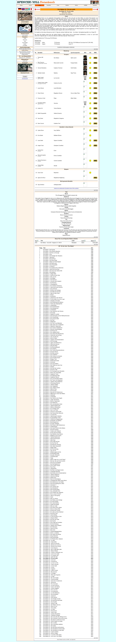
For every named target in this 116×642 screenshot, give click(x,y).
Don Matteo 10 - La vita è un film (50, 562)
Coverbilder (25, 45)
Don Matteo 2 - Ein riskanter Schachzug (52, 285)
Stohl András (74, 68)
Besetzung (25, 39)
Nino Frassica (41, 62)
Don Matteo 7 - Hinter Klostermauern (51, 438)
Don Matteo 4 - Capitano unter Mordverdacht (53, 339)
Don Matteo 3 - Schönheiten (49, 309)
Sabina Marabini (61, 201)
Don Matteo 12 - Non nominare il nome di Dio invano (55, 618)
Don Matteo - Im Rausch (48, 266)
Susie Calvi (40, 172)
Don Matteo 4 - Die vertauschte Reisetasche (53, 333)
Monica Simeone (64, 215)
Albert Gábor (73, 98)
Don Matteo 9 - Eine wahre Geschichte (52, 534)
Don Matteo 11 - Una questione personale (52, 600)
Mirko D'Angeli (78, 231)
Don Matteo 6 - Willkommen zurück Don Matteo (54, 393)
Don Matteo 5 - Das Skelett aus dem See (52, 365)
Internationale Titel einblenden (66, 14)
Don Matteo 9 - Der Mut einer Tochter (51, 510)
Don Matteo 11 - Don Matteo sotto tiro (51, 604)
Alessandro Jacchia (88, 198)
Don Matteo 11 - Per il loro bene (50, 583)
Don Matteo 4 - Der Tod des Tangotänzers (52, 327)
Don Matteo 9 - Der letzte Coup (50, 513)
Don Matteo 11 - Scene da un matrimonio (52, 580)
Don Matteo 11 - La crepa (49, 609)
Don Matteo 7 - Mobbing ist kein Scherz (52, 435)
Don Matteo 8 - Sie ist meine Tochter (51, 465)
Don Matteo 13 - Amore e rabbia (50, 633)
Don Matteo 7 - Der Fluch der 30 (50, 443)
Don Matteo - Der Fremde (49, 249)
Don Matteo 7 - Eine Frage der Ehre (51, 441)
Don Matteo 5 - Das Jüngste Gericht (51, 387)
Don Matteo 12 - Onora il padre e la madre (52, 621)
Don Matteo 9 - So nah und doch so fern (52, 516)
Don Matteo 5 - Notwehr (48, 366)
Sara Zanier (40, 118)
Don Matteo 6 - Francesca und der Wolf (52, 411)
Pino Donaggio (59, 195)
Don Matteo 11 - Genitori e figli (50, 603)
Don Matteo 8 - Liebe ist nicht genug (51, 495)
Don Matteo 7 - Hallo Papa (49, 440)
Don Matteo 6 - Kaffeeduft (49, 395)
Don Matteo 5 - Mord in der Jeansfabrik (52, 372)
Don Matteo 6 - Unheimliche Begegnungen (52, 419)
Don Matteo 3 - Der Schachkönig (50, 317)
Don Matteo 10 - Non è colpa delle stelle (52, 549)
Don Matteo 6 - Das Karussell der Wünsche (53, 413)
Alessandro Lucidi (63, 209)
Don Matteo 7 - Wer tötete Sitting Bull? (52, 446)
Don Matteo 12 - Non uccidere (50, 622)
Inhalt (25, 38)
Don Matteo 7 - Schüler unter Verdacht (52, 431)
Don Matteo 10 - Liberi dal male (50, 556)
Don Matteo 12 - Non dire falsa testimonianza (53, 627)
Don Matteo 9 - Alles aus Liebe (50, 506)
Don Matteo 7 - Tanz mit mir (49, 450)
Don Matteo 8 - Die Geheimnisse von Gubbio (53, 482)
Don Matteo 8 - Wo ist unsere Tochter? (52, 494)
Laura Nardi (40, 140)
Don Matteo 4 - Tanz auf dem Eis (50, 336)
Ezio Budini (40, 135)
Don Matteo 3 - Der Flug (48, 320)
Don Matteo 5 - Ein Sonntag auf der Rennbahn (53, 371)
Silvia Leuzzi (75, 201)
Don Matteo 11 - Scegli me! (49, 595)
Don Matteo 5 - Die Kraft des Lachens (52, 368)
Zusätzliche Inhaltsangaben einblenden (65, 47)
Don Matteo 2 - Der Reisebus (50, 282)
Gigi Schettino (41, 184)
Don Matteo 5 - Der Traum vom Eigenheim (53, 380)
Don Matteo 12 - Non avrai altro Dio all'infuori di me (54, 616)
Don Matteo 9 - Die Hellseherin (50, 527)
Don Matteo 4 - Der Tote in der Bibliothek (52, 323)
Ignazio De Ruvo (41, 177)
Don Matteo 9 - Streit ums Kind (50, 528)
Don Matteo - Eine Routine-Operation (51, 251)
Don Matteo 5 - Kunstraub (49, 362)
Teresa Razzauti (64, 218)
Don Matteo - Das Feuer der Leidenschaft (52, 270)
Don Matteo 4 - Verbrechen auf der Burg (52, 335)
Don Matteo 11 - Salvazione (49, 582)
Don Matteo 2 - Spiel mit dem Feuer (51, 293)
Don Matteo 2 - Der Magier (49, 278)
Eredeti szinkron (25, 54)
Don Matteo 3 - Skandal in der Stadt (51, 300)
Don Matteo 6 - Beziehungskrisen (50, 422)
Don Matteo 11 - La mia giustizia (50, 591)
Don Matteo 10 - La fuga (48, 576)
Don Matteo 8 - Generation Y (49, 485)
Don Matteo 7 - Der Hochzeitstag (50, 449)
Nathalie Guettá (41, 73)
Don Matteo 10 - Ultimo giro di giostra (51, 574)
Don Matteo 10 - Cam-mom (49, 559)
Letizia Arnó (40, 150)
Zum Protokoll (25, 35)
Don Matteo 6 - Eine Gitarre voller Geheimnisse (54, 425)
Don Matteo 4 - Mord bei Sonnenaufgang (52, 329)
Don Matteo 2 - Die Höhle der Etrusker (52, 291)
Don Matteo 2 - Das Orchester (50, 288)
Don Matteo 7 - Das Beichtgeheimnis (51, 464)
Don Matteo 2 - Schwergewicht (50, 284)
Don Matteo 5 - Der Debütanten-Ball (51, 375)
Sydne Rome (41, 130)
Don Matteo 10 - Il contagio (49, 573)
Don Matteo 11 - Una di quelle (50, 601)
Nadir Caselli (40, 77)
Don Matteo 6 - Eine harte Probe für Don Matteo (54, 428)
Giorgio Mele (40, 165)
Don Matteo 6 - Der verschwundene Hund (52, 404)
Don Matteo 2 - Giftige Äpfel (49, 273)
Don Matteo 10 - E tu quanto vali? (51, 555)
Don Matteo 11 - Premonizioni (50, 610)
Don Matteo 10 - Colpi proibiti (50, 542)
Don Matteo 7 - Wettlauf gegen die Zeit (52, 452)
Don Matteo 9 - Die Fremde (49, 521)
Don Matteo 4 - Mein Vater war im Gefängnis (53, 324)
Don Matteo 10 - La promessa (50, 561)
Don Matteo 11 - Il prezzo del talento (51, 586)
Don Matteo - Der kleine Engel (50, 260)
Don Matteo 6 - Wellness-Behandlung (51, 407)
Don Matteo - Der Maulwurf (49, 272)
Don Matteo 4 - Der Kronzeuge (50, 341)
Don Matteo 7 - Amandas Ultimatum (51, 455)
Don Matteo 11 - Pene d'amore (50, 597)
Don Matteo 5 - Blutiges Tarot (50, 359)
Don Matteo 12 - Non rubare (49, 625)
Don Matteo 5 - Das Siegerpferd (50, 386)
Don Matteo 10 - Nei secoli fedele (50, 577)
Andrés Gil (40, 108)
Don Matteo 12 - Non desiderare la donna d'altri (54, 628)
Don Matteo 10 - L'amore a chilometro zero (53, 552)
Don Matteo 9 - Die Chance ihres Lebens (52, 507)
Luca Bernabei (53, 230)
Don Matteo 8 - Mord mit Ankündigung (52, 479)
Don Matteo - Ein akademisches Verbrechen (53, 267)
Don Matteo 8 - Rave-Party (49, 467)
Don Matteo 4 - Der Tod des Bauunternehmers (53, 350)
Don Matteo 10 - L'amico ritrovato (50, 564)
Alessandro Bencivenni (70, 198)
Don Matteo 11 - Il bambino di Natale (51, 615)
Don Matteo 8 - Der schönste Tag (50, 486)
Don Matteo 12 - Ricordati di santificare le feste (54, 619)
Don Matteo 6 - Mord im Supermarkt (51, 401)
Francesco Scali (41, 98)
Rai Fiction (68, 224)
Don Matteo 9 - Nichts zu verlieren (51, 533)
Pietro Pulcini (41, 93)
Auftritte (85, 5)
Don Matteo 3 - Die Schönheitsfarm (51, 306)
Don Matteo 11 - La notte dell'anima (51, 592)
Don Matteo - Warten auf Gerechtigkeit (52, 261)
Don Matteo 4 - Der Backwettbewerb (51, 347)
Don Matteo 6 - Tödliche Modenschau (51, 405)
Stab (25, 41)
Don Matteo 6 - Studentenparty (50, 426)
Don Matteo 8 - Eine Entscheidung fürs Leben (53, 483)
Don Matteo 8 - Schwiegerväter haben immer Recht (55, 480)
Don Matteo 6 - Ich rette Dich (50, 414)
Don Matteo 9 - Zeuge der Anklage (51, 504)
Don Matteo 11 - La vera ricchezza (51, 585)
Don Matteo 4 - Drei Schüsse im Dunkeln (52, 356)
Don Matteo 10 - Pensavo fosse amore (52, 546)
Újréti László (73, 57)
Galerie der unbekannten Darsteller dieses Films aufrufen (66, 188)
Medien (67, 5)
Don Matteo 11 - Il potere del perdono (51, 613)
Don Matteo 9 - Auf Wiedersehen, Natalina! (53, 539)
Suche (30, 5)
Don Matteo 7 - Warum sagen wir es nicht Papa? (54, 459)
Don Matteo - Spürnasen (48, 257)
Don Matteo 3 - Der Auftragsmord (50, 308)
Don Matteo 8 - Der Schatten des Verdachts (53, 492)
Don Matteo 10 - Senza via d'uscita (51, 543)
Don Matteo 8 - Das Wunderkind (50, 488)
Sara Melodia (68, 232)
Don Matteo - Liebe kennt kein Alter (51, 269)
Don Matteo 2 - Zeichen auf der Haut (51, 275)
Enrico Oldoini (59, 200)
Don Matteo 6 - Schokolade (49, 396)
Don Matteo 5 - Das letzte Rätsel (50, 363)
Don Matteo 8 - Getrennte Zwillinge (51, 476)
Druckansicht (25, 78)
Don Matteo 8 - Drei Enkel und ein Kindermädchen (54, 473)
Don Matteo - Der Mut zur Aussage (51, 252)
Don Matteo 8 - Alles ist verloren (50, 498)
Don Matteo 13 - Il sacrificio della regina (52, 634)
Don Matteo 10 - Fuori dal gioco (50, 547)
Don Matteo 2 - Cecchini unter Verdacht (52, 281)
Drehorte (95, 5)
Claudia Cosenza (71, 212)
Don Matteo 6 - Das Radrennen (50, 402)
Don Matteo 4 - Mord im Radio (50, 338)
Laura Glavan (41, 88)
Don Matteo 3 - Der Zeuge (49, 312)
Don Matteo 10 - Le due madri (50, 565)
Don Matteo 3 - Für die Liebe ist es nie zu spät (53, 299)
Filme (39, 5)
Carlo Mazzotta (78, 199)
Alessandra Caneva (39, 198)
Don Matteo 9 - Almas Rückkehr (50, 536)
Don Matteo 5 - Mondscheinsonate (51, 360)
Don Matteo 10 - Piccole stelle (50, 558)
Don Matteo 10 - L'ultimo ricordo (50, 570)
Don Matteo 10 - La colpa (49, 540)
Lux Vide (64, 224)
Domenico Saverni (43, 200)
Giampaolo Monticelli (55, 212)
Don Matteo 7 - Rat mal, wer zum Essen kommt (54, 461)
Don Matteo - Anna (47, 254)
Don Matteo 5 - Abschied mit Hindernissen (52, 392)
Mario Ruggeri (81, 200)
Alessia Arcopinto (42, 155)
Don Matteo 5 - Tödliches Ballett (50, 384)
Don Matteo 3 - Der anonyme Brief (51, 318)
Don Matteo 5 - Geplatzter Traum (50, 374)
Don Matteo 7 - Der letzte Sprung (50, 429)
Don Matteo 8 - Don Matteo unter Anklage (52, 500)
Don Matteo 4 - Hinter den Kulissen (51, 344)
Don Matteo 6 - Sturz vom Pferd (50, 410)
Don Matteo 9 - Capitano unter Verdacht (52, 525)
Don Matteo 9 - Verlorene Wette (50, 518)
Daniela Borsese (66, 235)
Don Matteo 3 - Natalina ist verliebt (51, 314)
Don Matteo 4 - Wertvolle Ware (50, 345)
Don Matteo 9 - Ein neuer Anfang (50, 501)
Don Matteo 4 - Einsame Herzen (50, 351)
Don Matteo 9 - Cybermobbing (50, 515)
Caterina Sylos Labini (42, 82)
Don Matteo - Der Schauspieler (50, 264)
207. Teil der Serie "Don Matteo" (66, 246)
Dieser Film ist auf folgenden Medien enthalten (66, 238)
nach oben (96, 49)
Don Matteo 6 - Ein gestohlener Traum (52, 417)
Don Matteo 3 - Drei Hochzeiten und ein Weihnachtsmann (56, 315)
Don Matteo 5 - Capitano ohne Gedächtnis (52, 381)
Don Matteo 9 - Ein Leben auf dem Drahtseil (53, 512)
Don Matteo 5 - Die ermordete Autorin (51, 357)
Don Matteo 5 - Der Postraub (49, 390)
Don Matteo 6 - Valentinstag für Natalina (52, 416)
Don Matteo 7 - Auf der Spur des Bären (52, 432)
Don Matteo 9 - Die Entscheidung (50, 524)
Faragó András (74, 62)
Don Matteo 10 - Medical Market (50, 550)
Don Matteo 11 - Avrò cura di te (50, 589)
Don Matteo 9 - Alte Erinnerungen (50, 537)
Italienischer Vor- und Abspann (25, 57)
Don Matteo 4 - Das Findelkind (50, 354)
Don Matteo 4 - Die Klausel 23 (50, 330)
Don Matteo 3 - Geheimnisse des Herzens (52, 297)
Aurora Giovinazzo (42, 160)
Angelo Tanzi (41, 145)
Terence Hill (25, 60)
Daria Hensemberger (82, 230)
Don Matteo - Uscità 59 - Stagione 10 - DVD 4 (51, 242)
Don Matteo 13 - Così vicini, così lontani (52, 636)
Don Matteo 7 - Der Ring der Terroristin (52, 444)
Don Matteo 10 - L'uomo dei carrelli (51, 553)
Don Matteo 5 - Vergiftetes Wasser (51, 377)
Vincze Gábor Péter (75, 93)
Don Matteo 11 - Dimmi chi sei (50, 606)
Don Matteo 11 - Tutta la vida (50, 612)
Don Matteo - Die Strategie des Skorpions (52, 255)
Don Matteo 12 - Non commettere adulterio (53, 624)
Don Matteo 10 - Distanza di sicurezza (52, 544)
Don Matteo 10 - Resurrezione (50, 571)
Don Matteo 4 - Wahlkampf (49, 321)
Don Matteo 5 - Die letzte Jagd (50, 369)
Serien (76, 5)
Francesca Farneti (63, 227)
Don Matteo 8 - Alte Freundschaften (51, 489)
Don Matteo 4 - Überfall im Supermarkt (52, 326)
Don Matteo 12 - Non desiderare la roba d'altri (53, 630)
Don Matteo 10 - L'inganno (49, 568)
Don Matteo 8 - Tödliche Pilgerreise (51, 474)
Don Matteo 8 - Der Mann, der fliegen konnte (53, 470)
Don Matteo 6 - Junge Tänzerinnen (51, 399)
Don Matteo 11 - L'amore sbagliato (51, 588)
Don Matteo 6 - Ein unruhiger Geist (51, 408)
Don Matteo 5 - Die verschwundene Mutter (52, 378)
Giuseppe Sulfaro (42, 102)
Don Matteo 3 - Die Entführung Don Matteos (53, 302)
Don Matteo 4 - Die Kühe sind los (50, 353)
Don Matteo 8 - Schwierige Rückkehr (51, 471)
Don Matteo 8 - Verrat (48, 497)
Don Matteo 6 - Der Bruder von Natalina (52, 420)
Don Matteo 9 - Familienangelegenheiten (52, 531)
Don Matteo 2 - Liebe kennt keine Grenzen (53, 287)
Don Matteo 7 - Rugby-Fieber (49, 447)
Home (21, 5)
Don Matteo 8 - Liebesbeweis (50, 468)
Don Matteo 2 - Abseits (48, 294)
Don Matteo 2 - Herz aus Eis (49, 276)
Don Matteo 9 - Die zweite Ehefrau (51, 503)
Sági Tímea (73, 73)
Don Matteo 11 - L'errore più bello (50, 579)
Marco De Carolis (64, 221)
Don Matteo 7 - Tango (48, 458)
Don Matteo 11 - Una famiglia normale (51, 598)
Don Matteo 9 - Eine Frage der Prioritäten (52, 522)
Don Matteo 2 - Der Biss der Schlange (52, 290)
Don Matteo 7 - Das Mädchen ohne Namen (53, 434)
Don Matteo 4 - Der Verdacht (49, 348)
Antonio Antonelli (63, 199)
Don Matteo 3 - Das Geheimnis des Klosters (53, 311)
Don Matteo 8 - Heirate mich (49, 477)
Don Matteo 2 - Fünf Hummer (50, 279)
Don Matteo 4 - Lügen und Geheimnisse (52, 342)
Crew (58, 5)
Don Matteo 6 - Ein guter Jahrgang (51, 423)
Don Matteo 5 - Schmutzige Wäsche (51, 383)
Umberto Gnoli (86, 201)
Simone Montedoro (42, 68)
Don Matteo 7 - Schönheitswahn (50, 456)
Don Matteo (75, 32)
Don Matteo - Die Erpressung (50, 263)
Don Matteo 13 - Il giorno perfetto (50, 631)
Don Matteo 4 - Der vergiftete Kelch (51, 332)
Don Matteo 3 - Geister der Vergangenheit (52, 303)
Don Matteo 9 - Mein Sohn (49, 530)
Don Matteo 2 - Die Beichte (49, 296)
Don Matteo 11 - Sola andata (49, 607)
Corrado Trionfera (55, 231)
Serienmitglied (25, 42)
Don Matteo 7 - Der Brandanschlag (51, 453)
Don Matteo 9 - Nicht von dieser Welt (51, 509)
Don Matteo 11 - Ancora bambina (50, 594)
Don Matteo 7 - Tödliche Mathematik (51, 437)
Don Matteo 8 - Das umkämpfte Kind (51, 491)
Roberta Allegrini (60, 206)
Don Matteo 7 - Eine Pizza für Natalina (52, 462)
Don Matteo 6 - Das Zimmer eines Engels (52, 398)
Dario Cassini (41, 123)
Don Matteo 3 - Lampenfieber (50, 305)
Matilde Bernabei (39, 230)
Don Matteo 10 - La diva (48, 567)
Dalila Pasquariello (42, 113)
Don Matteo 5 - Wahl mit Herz (50, 389)
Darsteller (49, 5)
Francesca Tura (67, 230)
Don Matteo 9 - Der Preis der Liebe (51, 519)
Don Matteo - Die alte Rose (49, 258)
